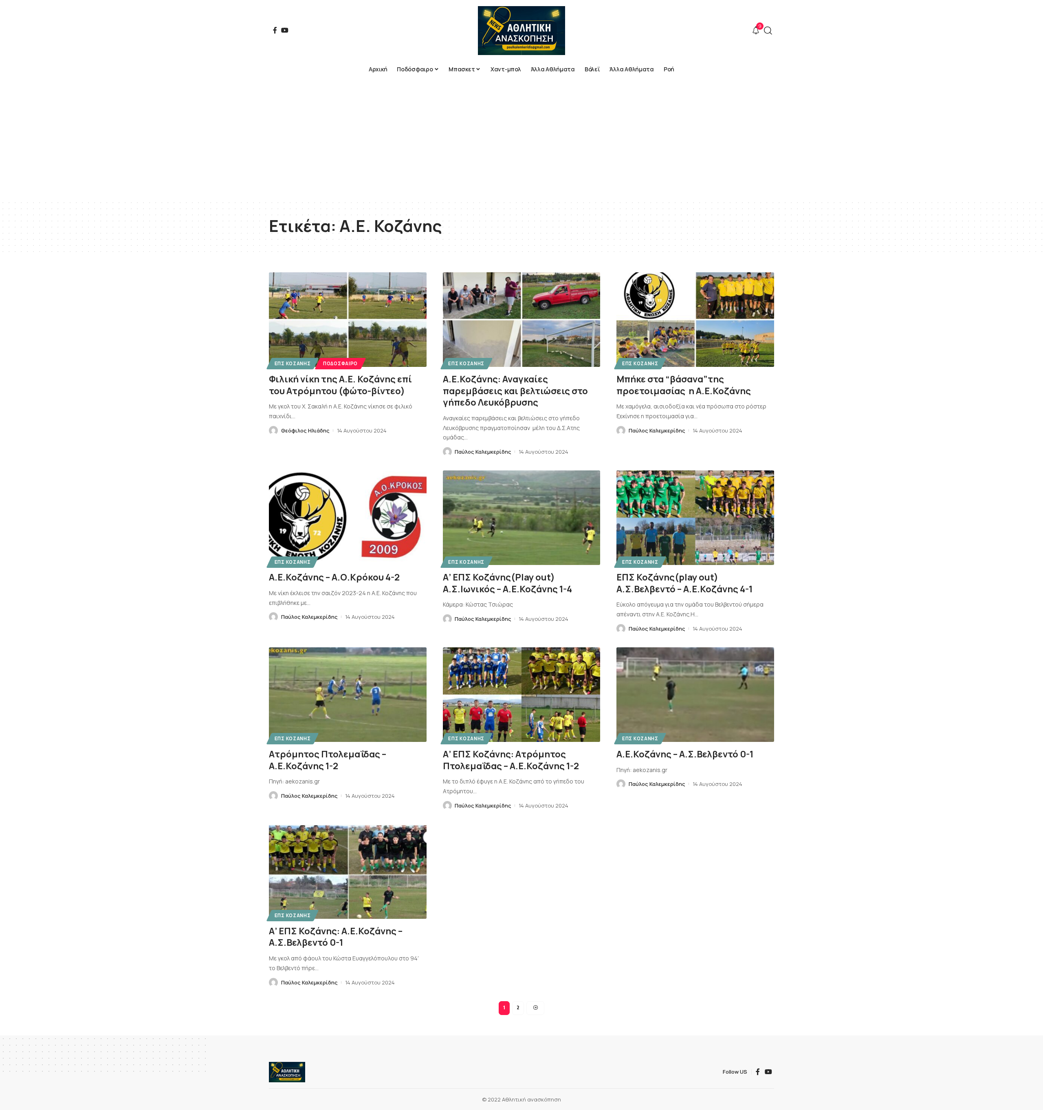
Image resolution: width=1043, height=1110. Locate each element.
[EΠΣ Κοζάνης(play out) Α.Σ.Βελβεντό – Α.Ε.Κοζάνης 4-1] (695, 517)
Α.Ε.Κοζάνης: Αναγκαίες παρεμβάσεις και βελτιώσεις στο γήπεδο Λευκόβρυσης (515, 390)
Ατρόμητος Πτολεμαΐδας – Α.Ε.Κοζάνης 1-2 (327, 760)
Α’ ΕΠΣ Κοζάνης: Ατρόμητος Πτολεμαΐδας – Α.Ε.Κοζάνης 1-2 (511, 760)
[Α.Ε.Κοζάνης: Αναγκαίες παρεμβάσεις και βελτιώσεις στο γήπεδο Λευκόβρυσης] (522, 319)
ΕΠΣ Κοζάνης (293, 363)
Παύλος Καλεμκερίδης (483, 451)
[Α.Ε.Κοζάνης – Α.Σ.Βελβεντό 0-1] (695, 694)
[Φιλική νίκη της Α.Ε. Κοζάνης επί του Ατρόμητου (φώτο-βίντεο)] (348, 319)
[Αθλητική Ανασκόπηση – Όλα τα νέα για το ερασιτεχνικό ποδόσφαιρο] (287, 1072)
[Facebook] (275, 30)
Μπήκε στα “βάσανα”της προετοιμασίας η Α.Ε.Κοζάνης (683, 385)
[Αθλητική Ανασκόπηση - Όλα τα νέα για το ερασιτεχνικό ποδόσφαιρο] (521, 30)
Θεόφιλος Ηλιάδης (305, 430)
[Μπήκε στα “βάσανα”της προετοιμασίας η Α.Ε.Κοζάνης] (695, 319)
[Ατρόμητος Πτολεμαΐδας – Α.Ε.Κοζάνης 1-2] (348, 694)
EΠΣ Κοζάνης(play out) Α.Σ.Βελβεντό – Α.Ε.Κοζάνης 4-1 (684, 583)
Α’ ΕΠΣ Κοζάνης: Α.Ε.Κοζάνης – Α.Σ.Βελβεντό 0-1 (336, 937)
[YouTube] (284, 30)
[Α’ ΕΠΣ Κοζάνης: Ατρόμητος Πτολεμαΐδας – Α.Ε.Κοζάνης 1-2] (522, 694)
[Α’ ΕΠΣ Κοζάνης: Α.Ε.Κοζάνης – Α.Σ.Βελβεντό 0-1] (348, 871)
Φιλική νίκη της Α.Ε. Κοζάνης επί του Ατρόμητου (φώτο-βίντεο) (340, 385)
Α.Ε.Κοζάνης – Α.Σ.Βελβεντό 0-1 (684, 754)
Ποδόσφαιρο (340, 363)
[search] (768, 31)
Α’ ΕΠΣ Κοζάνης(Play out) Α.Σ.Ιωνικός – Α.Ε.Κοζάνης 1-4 (507, 583)
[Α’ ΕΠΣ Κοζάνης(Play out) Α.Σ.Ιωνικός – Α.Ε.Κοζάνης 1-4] (522, 517)
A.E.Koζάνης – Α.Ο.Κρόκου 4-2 (334, 577)
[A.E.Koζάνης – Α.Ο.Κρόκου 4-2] (348, 517)
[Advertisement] (521, 139)
